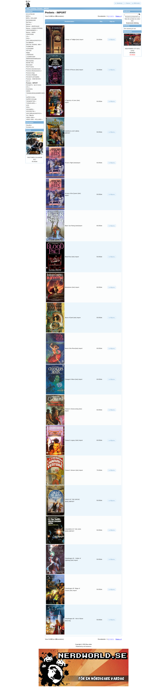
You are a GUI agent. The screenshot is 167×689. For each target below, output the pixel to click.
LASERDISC (30, 54)
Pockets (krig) (30, 73)
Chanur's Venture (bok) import (74, 470)
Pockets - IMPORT (43, 8)
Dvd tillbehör (29, 42)
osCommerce (87, 646)
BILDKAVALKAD (31, 20)
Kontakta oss (30, 127)
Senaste (28, 130)
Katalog (33, 8)
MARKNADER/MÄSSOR (33, 58)
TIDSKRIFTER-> (31, 101)
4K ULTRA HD (30, 14)
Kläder (28, 52)
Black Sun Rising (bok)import (73, 225)
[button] (119, 3)
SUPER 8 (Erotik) (31, 99)
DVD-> (28, 38)
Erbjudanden (128, 31)
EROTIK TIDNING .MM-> (33, 44)
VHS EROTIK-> (30, 111)
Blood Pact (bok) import (72, 256)
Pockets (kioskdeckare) (33, 69)
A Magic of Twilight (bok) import (74, 39)
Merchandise (30, 60)
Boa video (89, 644)
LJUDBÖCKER (30, 56)
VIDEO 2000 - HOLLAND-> (34, 119)
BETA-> (28, 16)
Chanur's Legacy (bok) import (74, 440)
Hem (28, 8)
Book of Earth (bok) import (73, 317)
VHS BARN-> (30, 109)
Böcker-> (29, 24)
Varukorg (126, 26)
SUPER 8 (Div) (30, 97)
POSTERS (29, 89)
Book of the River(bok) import (73, 348)
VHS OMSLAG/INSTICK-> (34, 113)
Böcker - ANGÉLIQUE (32, 26)
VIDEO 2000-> (30, 117)
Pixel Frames (30, 66)
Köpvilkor (29, 125)
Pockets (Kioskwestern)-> (34, 71)
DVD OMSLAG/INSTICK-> (34, 40)
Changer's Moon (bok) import (73, 379)
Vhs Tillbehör (30, 115)
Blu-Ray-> (29, 22)
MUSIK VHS (29, 62)
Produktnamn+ (69, 21)
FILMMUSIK (29, 46)
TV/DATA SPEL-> (31, 103)
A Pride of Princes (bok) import (74, 69)
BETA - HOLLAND (31, 18)
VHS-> (28, 107)
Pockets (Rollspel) (31, 75)
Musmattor (29, 65)
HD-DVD (28, 50)
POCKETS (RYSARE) (32, 77)
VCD (27, 105)
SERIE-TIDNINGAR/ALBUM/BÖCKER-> (35, 93)
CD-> (27, 36)
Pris (101, 21)
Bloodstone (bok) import (72, 287)
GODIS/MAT (30, 48)
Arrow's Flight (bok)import (72, 162)
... (114, 16)
